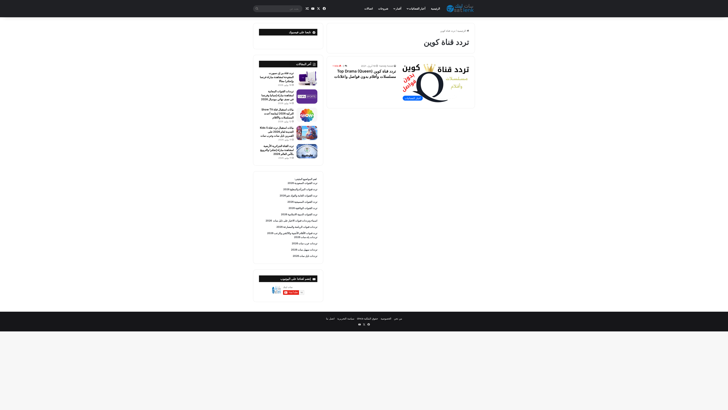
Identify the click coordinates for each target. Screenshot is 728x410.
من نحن (398, 318)
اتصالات (368, 8)
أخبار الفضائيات (417, 8)
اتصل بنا (330, 318)
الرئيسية (435, 8)
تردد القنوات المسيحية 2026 (302, 201)
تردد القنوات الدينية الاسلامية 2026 (299, 214)
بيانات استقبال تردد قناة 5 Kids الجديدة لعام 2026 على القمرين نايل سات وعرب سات (277, 131)
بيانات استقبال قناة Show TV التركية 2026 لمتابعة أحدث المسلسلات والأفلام (277, 113)
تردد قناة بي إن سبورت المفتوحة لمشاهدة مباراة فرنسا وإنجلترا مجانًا (277, 77)
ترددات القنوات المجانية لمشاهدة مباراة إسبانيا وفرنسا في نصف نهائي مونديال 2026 (277, 95)
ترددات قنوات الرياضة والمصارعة (300, 226)
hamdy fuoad (386, 66)
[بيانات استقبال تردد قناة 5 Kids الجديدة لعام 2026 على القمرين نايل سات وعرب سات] (307, 133)
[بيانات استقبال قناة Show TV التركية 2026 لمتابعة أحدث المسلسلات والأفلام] (307, 115)
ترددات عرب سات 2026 (304, 243)
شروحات (383, 8)
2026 (269, 220)
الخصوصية (386, 318)
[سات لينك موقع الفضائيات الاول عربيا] (460, 8)
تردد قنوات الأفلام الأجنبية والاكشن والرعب (295, 233)
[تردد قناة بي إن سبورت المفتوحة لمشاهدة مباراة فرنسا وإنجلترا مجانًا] (307, 78)
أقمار (398, 8)
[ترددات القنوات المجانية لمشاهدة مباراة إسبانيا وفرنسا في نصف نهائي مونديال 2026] (307, 96)
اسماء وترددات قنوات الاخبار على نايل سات (294, 220)
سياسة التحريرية (345, 318)
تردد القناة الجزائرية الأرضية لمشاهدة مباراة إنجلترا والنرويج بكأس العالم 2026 (277, 149)
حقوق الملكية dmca (367, 318)
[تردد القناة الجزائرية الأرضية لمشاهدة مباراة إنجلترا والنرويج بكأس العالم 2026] (307, 151)
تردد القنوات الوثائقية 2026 (303, 208)
